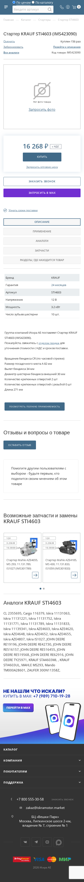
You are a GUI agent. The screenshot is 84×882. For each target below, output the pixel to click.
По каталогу (44, 4)
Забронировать (13, 47)
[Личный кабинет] (68, 7)
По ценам (23, 4)
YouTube (47, 842)
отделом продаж (49, 343)
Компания (12, 760)
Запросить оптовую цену (42, 167)
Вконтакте (25, 842)
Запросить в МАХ (42, 193)
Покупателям (15, 771)
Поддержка (13, 782)
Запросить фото (42, 109)
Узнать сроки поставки (23, 210)
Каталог (10, 749)
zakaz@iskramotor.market (45, 807)
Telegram (36, 842)
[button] (40, 589)
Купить (42, 157)
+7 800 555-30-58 (30, 799)
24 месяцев (58, 285)
